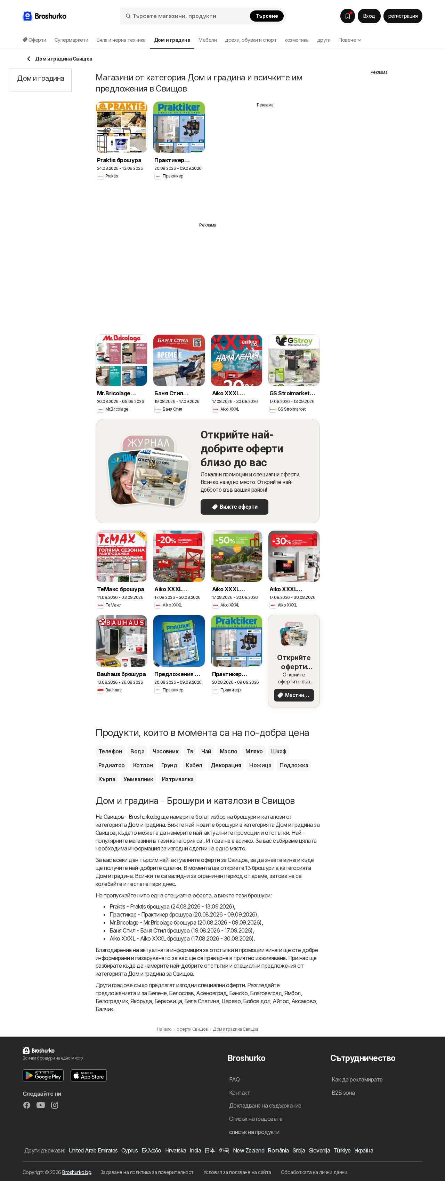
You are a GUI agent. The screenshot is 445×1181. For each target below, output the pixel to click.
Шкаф (278, 751)
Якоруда (141, 1001)
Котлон (143, 765)
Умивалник (138, 779)
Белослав (181, 993)
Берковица (168, 1001)
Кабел (194, 765)
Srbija (298, 1150)
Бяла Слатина (201, 1001)
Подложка (294, 765)
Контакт (239, 1092)
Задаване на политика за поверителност (147, 1172)
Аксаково (303, 1001)
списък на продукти (254, 1131)
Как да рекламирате (357, 1079)
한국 (224, 1150)
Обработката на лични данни (314, 1172)
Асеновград (211, 993)
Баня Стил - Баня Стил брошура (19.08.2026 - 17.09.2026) (181, 930)
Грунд (169, 765)
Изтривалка (178, 779)
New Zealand (248, 1150)
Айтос (281, 1001)
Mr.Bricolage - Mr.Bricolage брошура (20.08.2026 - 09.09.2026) (186, 922)
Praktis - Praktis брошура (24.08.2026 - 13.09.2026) (172, 906)
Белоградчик (112, 1001)
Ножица (260, 765)
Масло (228, 751)
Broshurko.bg (76, 1172)
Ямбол (292, 993)
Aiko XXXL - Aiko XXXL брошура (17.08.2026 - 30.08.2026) (182, 938)
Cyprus (129, 1150)
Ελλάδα (151, 1150)
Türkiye (341, 1150)
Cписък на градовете (255, 1118)
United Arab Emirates (93, 1150)
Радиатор (111, 765)
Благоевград (266, 993)
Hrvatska (175, 1150)
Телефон (110, 751)
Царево (231, 1001)
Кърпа (106, 779)
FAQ (234, 1079)
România (278, 1150)
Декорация (226, 765)
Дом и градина (146, 824)
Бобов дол (256, 1001)
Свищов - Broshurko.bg (132, 816)
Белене (157, 993)
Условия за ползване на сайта (237, 1172)
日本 (209, 1150)
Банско (238, 993)
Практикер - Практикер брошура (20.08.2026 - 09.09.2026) (183, 914)
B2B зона (343, 1092)
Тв (190, 751)
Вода (137, 751)
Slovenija (319, 1150)
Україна (363, 1150)
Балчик (104, 1009)
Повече (347, 40)
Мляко (253, 751)
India (195, 1150)
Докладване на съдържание (265, 1105)
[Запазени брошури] (347, 16)
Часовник (165, 751)
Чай (206, 751)
